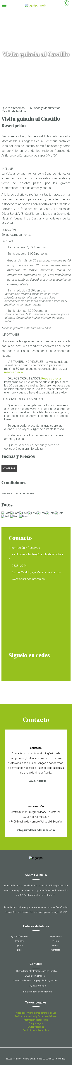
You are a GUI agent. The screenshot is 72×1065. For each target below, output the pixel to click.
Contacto (55, 950)
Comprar (9, 468)
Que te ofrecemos (13, 108)
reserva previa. (13, 372)
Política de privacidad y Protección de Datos (36, 1016)
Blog (19, 950)
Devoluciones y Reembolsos (36, 1030)
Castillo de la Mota (13, 111)
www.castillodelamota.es (28, 579)
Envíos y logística (36, 1027)
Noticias (56, 945)
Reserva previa (51, 378)
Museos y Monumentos (45, 108)
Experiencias (56, 936)
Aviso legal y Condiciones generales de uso (36, 1013)
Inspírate (19, 941)
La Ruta (55, 941)
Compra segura (36, 1023)
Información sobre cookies (35, 1020)
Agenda (19, 945)
